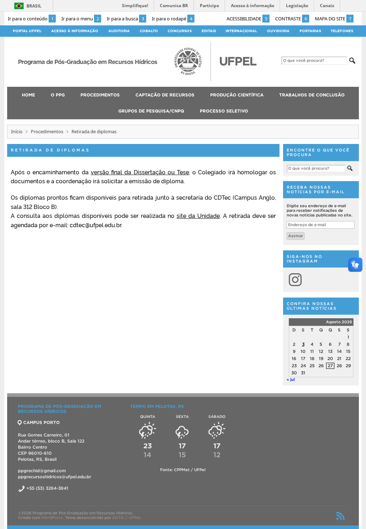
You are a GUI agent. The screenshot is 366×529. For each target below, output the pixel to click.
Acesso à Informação (74, 31)
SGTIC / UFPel (126, 517)
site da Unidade (198, 215)
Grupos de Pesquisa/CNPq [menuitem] (151, 111)
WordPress (52, 517)
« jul (291, 379)
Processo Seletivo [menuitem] (224, 111)
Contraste (291, 18)
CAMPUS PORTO (41, 422)
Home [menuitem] (28, 95)
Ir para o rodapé (172, 18)
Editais (209, 31)
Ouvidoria (278, 31)
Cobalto (149, 31)
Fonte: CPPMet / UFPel (183, 470)
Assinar (295, 236)
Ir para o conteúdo (31, 18)
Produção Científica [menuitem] (236, 95)
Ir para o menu (80, 18)
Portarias (310, 31)
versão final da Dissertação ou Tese (140, 172)
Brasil (33, 6)
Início (17, 131)
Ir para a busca (125, 18)
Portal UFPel (27, 31)
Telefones (342, 31)
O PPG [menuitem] (58, 95)
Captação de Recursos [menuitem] (164, 95)
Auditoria (119, 31)
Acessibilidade (247, 18)
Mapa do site (333, 18)
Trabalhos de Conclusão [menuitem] (312, 95)
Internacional (241, 31)
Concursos (180, 31)
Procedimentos (47, 131)
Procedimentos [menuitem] (100, 95)
